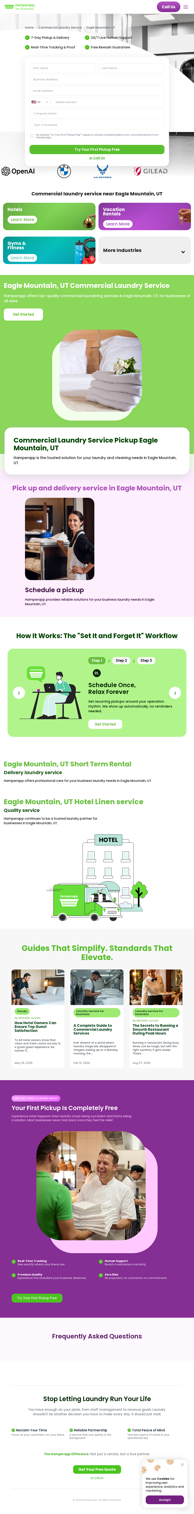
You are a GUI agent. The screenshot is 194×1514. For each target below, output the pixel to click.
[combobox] (40, 102)
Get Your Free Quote (97, 1469)
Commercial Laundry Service (60, 27)
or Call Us (97, 1478)
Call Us (168, 7)
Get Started (23, 314)
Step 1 (97, 660)
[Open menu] (186, 7)
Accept (165, 1500)
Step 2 (121, 660)
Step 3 (146, 660)
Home (29, 27)
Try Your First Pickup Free (97, 149)
